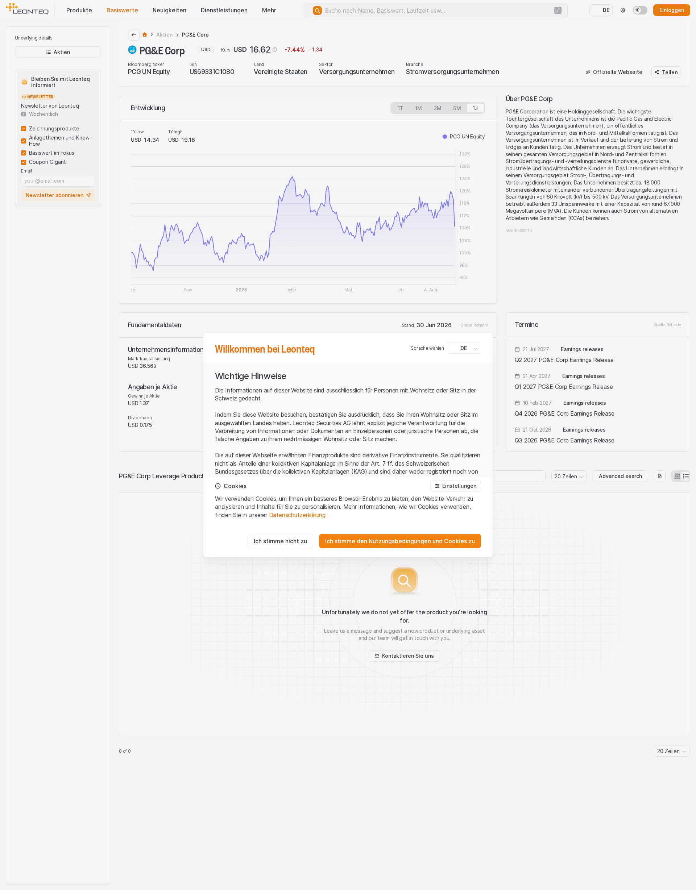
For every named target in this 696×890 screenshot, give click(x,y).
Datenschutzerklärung (297, 515)
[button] (455, 486)
